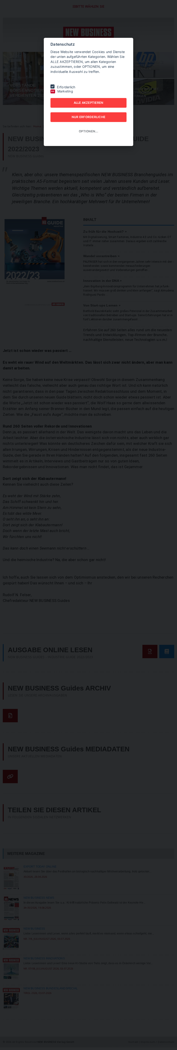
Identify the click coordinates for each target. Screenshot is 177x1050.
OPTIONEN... (88, 131)
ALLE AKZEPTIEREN (88, 102)
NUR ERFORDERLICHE (88, 117)
